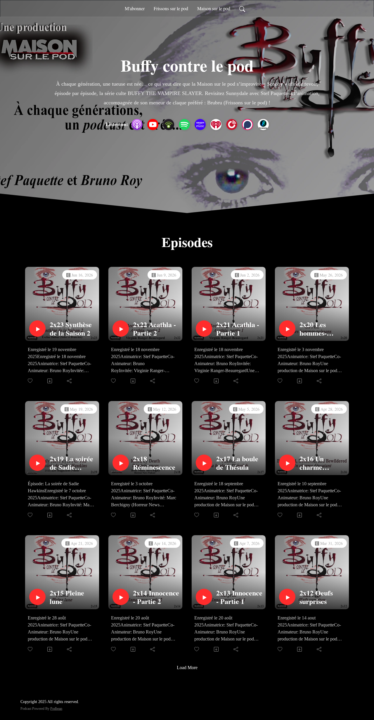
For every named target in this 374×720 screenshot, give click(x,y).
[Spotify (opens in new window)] (184, 124)
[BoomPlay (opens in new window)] (263, 124)
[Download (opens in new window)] (50, 381)
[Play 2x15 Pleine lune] (37, 597)
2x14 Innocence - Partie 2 (156, 597)
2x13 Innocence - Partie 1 (239, 597)
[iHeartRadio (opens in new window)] (215, 124)
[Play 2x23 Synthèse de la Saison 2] (37, 328)
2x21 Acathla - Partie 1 (237, 328)
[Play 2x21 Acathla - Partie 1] (204, 328)
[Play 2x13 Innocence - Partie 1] (204, 597)
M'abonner (135, 8)
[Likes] (30, 381)
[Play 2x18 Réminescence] (120, 463)
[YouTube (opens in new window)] (152, 124)
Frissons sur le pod (171, 8)
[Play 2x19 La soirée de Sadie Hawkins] (37, 463)
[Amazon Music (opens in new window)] (200, 124)
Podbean (56, 709)
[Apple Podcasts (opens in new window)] (137, 124)
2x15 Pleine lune (67, 597)
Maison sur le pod (213, 8)
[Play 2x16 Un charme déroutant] (287, 463)
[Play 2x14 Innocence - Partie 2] (120, 597)
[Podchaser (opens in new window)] (247, 124)
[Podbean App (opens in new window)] (168, 124)
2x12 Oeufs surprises (316, 597)
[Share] (69, 381)
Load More (187, 667)
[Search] (242, 8)
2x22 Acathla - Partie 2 (154, 328)
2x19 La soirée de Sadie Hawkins (71, 463)
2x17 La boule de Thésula (237, 463)
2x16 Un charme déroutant (314, 463)
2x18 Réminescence (154, 463)
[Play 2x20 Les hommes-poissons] (287, 328)
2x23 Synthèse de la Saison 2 (71, 328)
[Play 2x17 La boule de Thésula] (204, 463)
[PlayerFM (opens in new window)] (231, 124)
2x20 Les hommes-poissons (313, 328)
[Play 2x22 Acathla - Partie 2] (120, 328)
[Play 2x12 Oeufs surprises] (287, 597)
